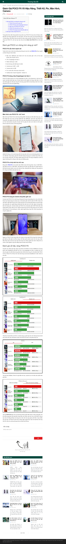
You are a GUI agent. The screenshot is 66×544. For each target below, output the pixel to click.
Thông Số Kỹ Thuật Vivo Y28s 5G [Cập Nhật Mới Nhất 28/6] (36, 491)
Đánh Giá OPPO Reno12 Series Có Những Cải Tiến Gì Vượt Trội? (36, 462)
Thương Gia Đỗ (33, 1)
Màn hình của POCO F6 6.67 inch (16, 26)
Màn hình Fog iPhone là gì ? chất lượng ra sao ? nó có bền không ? (58, 21)
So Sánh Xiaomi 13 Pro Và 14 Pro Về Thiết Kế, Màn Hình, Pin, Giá (36, 519)
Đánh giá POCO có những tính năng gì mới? (15, 21)
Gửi (38, 438)
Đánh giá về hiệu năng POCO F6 (13, 31)
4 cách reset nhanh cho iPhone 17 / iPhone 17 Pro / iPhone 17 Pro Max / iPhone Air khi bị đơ (58, 36)
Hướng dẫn (9, 5)
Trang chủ (4, 5)
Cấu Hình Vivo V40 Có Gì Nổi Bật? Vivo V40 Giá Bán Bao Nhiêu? (16, 491)
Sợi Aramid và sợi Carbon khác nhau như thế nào (58, 50)
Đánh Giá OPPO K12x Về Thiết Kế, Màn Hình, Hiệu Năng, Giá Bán (16, 462)
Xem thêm (22, 532)
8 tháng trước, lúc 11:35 (50, 40)
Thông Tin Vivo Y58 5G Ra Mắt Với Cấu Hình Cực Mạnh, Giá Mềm (36, 476)
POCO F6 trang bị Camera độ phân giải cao (18, 29)
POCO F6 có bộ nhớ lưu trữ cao (15, 28)
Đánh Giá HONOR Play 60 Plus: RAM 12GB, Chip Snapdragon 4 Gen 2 (16, 476)
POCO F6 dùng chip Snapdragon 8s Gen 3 (18, 24)
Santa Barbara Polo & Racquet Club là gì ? (57, 62)
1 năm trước (56, 53)
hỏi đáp (30, 14)
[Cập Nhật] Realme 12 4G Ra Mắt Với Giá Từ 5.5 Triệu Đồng (16, 504)
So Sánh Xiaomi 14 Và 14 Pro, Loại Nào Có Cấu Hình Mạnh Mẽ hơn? (16, 519)
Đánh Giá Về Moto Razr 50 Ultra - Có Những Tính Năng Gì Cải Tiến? (36, 504)
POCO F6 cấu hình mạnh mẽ (15, 23)
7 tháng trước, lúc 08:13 (50, 26)
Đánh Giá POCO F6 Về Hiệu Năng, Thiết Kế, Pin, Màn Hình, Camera (24, 5)
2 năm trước (13, 464)
